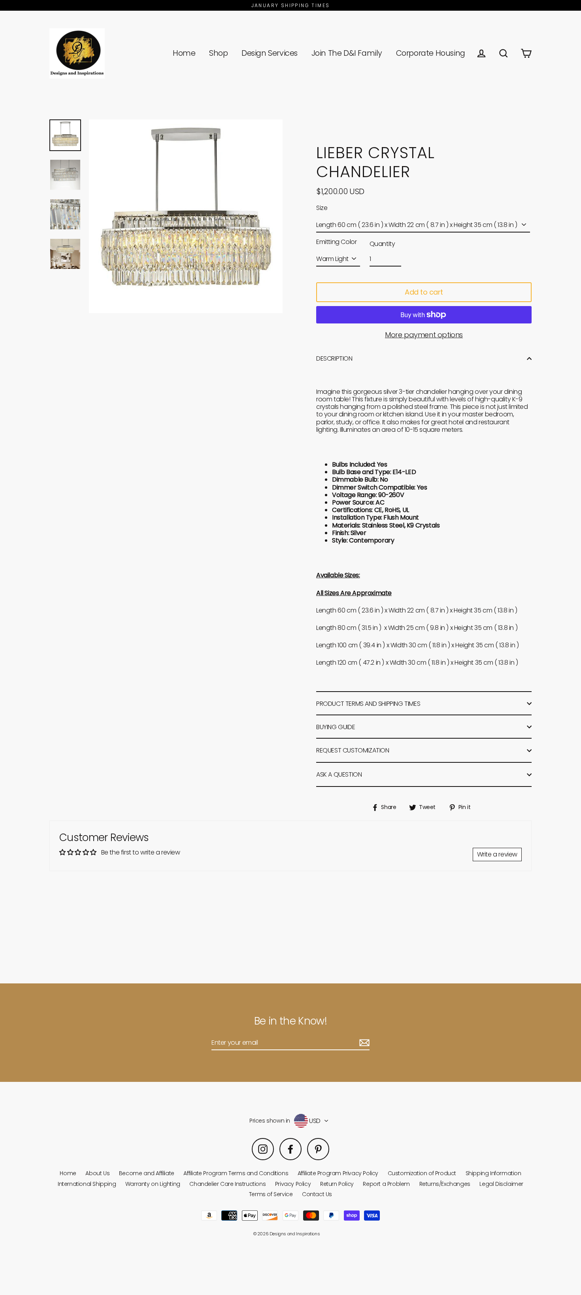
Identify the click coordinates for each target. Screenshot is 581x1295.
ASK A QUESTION (339, 774)
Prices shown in (269, 1120)
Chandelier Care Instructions (227, 1184)
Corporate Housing (430, 53)
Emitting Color (336, 242)
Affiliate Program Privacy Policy (338, 1173)
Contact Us (317, 1194)
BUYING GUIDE (335, 727)
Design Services (269, 53)
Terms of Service (271, 1194)
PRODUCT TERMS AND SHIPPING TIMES (368, 703)
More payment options (424, 335)
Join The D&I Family (346, 53)
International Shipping (87, 1184)
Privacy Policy (293, 1184)
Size (321, 208)
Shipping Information (493, 1173)
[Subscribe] (363, 1043)
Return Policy (337, 1184)
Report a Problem (386, 1184)
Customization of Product (422, 1173)
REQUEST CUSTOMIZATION (352, 750)
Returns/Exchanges (444, 1184)
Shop (218, 53)
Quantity (382, 244)
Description (334, 358)
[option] (65, 135)
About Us (97, 1173)
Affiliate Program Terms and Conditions (235, 1173)
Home (184, 53)
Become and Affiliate (146, 1173)
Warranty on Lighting (152, 1184)
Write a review (497, 854)
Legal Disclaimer (501, 1184)
